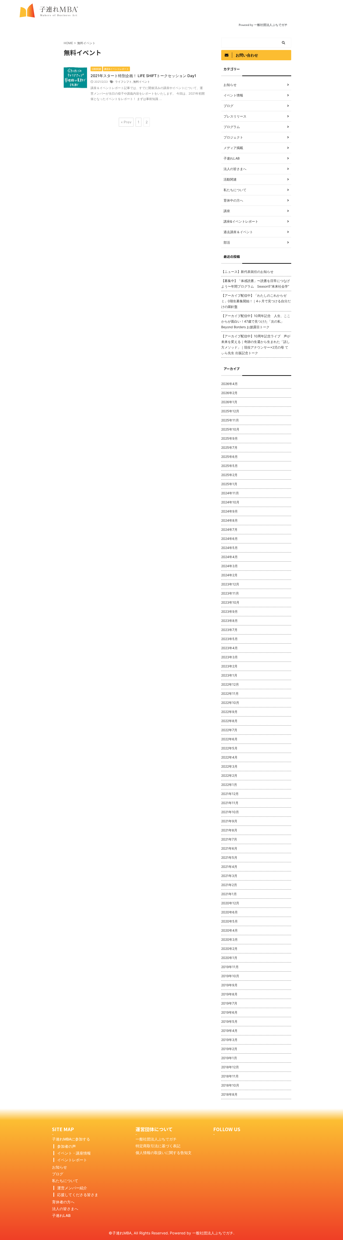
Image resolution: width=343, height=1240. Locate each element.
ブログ (57, 1174)
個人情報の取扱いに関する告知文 (164, 1152)
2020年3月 (229, 939)
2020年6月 (229, 912)
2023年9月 (229, 611)
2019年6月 (229, 1012)
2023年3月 (229, 657)
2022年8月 (229, 721)
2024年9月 (229, 511)
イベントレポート (72, 1160)
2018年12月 (230, 1067)
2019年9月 (229, 985)
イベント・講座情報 (74, 1153)
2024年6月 (229, 539)
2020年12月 (230, 903)
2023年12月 (230, 584)
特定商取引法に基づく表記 (158, 1146)
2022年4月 (229, 757)
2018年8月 (229, 1094)
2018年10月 (230, 1085)
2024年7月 (229, 529)
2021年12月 (230, 794)
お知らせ (59, 1167)
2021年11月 (229, 803)
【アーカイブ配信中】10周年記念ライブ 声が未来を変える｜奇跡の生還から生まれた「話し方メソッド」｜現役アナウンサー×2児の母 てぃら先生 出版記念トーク (255, 344)
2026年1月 (229, 402)
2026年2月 (229, 393)
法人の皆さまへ (65, 1208)
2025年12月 (230, 411)
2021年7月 (229, 839)
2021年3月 (229, 876)
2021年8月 (229, 830)
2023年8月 (229, 621)
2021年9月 (229, 821)
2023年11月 (230, 593)
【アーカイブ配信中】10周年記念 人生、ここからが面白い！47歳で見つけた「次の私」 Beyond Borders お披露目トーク (255, 321)
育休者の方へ (63, 1202)
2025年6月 (229, 457)
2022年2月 (229, 775)
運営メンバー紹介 (72, 1188)
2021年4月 (229, 867)
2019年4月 (229, 1031)
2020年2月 (229, 949)
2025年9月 (229, 438)
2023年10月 (230, 602)
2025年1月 (229, 484)
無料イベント (141, 81)
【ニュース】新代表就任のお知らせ (247, 272)
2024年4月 (229, 557)
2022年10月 (230, 703)
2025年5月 (229, 466)
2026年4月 (229, 384)
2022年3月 (229, 766)
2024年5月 (229, 548)
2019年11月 (230, 967)
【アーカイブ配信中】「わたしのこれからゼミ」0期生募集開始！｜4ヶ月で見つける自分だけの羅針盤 (256, 301)
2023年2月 (229, 666)
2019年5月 (229, 1021)
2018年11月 (230, 1076)
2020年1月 (229, 958)
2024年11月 (230, 493)
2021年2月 (229, 885)
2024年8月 (229, 520)
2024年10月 (230, 502)
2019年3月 (229, 1040)
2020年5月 (229, 921)
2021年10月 (230, 812)
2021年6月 (229, 848)
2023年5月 (229, 639)
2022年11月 (230, 693)
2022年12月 (230, 684)
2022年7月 (229, 730)
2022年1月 (229, 785)
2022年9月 (229, 712)
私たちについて (65, 1180)
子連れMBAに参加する (71, 1139)
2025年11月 (230, 420)
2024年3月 (229, 566)
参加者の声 (66, 1146)
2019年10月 (230, 976)
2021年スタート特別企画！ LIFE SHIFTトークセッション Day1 (143, 75)
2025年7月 (229, 447)
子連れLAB (61, 1215)
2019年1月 (229, 1058)
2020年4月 (229, 930)
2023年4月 (229, 648)
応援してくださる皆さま (77, 1194)
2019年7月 (229, 1003)
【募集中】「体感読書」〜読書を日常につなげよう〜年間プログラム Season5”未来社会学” (255, 283)
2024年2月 (229, 575)
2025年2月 (229, 475)
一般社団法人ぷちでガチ (156, 1139)
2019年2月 (229, 1049)
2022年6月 (229, 739)
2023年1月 (229, 675)
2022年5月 (229, 748)
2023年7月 (229, 630)
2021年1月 (229, 894)
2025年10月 (230, 429)
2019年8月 (229, 994)
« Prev (126, 122)
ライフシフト (123, 81)
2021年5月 (229, 857)
